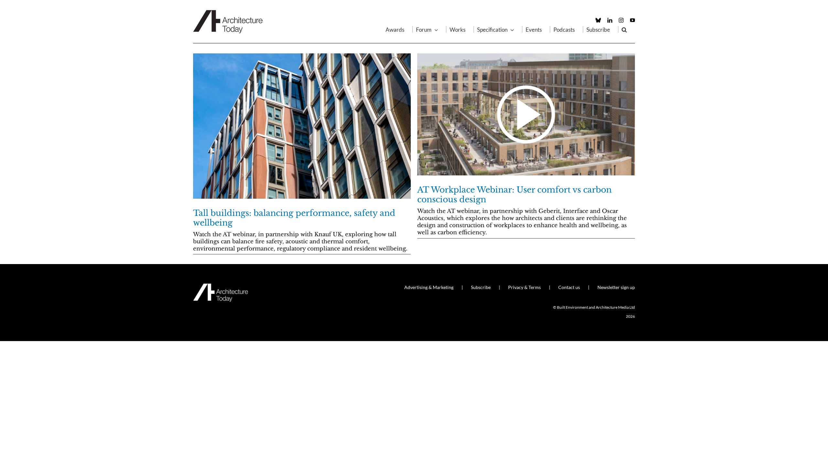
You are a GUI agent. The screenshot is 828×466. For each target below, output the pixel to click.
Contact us (569, 287)
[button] (624, 29)
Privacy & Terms (524, 287)
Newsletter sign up (616, 287)
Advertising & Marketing (428, 287)
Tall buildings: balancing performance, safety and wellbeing (294, 218)
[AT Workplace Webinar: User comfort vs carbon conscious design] (526, 114)
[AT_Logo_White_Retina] (220, 286)
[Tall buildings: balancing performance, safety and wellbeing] (302, 126)
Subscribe (481, 287)
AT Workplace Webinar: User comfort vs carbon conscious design (514, 195)
